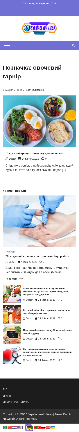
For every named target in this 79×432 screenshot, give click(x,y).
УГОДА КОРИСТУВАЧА (16, 401)
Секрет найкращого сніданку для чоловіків (34, 153)
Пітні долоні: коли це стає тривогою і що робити (37, 256)
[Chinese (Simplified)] (10, 427)
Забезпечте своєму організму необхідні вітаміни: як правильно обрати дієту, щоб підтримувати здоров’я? (45, 291)
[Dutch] (14, 427)
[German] (29, 427)
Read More (11, 278)
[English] (19, 427)
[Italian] (33, 427)
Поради (10, 251)
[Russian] (43, 427)
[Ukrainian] (53, 427)
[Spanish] (48, 427)
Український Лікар (40, 414)
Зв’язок (7, 395)
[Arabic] (5, 427)
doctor (12, 158)
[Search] (73, 45)
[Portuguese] (38, 427)
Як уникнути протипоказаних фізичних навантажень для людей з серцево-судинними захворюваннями (47, 352)
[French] (24, 427)
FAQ (5, 389)
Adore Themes (26, 418)
